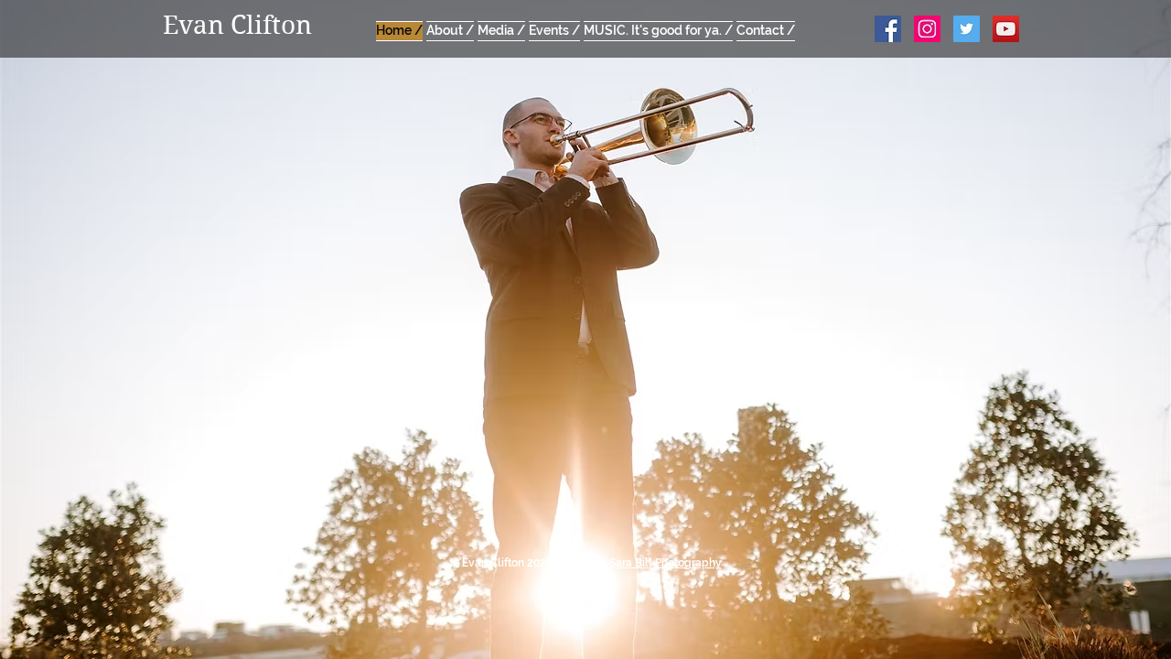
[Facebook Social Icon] (888, 29)
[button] (501, 28)
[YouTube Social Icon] (1006, 29)
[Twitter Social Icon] (966, 29)
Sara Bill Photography (665, 562)
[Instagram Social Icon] (927, 29)
